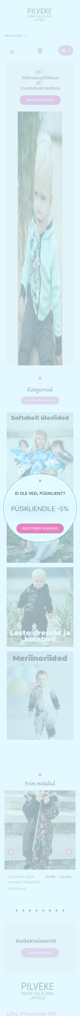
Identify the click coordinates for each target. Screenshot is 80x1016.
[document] (40, 508)
